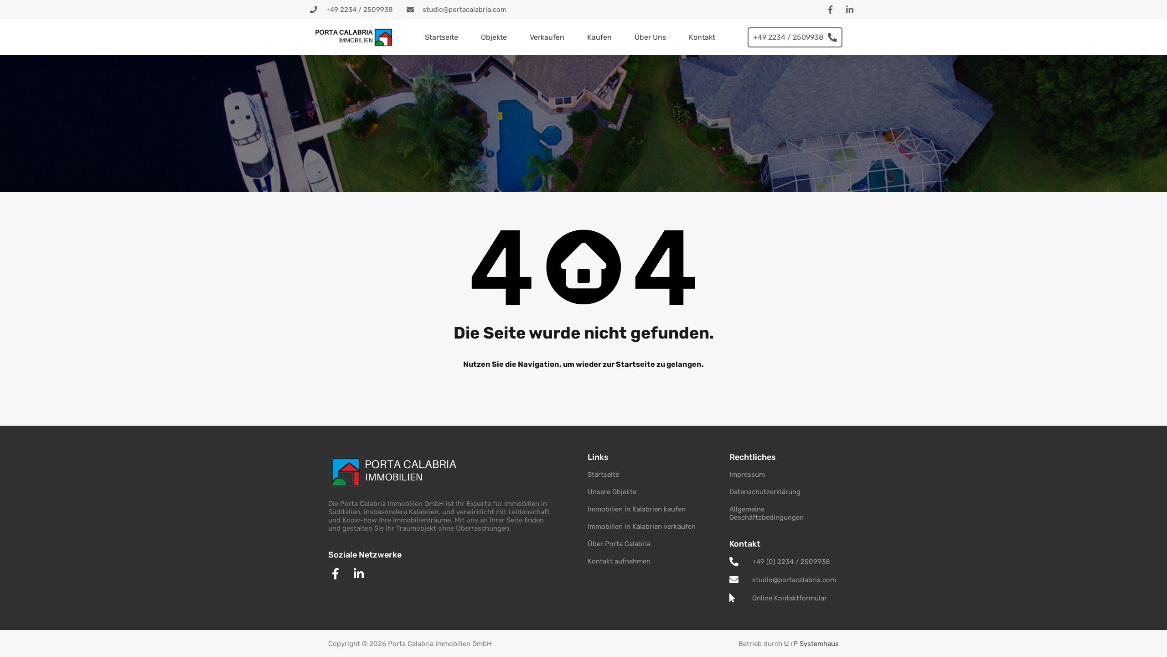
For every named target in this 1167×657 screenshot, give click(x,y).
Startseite (441, 37)
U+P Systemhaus (811, 644)
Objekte (494, 37)
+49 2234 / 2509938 (788, 37)
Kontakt (702, 37)
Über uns (650, 37)
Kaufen (599, 37)
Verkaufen (547, 37)
